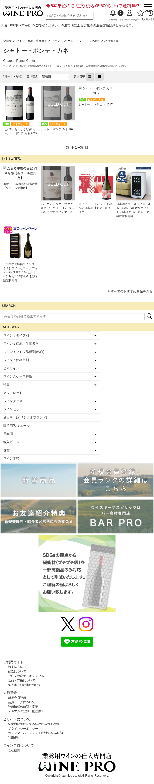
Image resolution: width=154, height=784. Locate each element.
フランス (57, 40)
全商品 (7, 40)
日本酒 (8, 434)
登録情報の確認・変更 (23, 706)
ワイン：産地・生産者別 (31, 40)
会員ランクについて (21, 702)
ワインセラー (12, 409)
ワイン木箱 (11, 458)
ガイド (120, 19)
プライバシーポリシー (23, 728)
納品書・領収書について (24, 685)
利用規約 (14, 737)
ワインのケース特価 (17, 376)
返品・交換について (21, 680)
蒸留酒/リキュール (16, 425)
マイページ (129, 19)
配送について (17, 671)
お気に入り (140, 19)
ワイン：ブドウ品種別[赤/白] (23, 351)
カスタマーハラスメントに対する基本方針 (36, 733)
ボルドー (73, 40)
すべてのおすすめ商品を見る (131, 291)
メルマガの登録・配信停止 (26, 711)
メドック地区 (91, 40)
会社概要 (14, 750)
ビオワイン (11, 368)
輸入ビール (11, 442)
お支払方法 (15, 667)
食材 (6, 450)
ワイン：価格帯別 (16, 360)
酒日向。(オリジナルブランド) (25, 417)
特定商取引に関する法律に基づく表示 (33, 724)
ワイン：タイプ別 (16, 335)
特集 (6, 384)
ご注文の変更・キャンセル (26, 676)
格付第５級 (111, 40)
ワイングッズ (12, 401)
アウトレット (12, 393)
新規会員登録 (17, 697)
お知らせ (112, 19)
